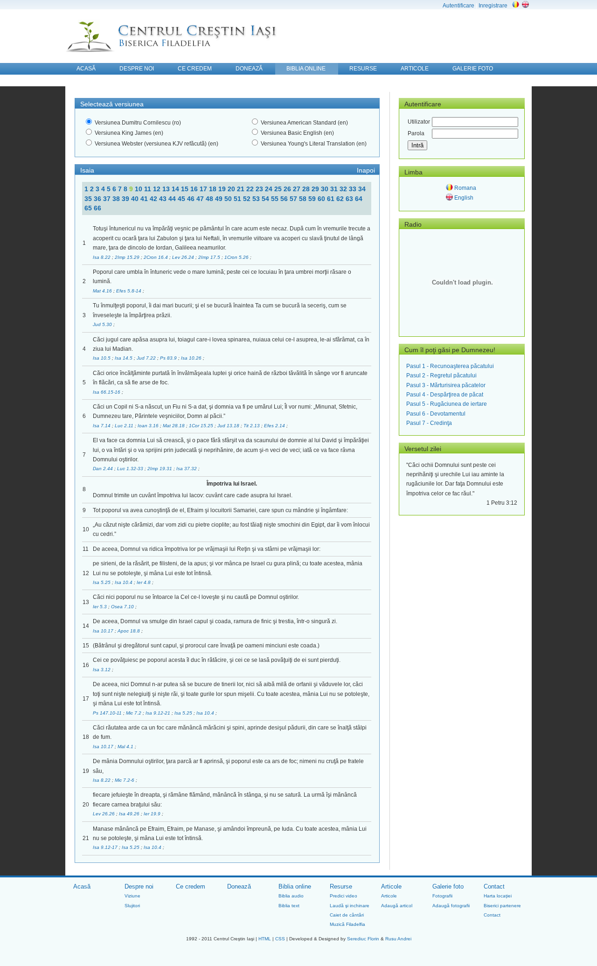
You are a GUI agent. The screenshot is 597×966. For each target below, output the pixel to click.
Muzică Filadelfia (347, 924)
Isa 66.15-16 (107, 392)
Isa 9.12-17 (106, 847)
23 (260, 189)
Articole (391, 886)
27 (297, 189)
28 (307, 189)
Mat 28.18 (174, 425)
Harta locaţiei (498, 895)
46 (191, 198)
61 (331, 198)
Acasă (81, 886)
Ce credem (190, 886)
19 (223, 189)
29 (316, 189)
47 (201, 198)
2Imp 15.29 (128, 257)
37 (107, 198)
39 (126, 198)
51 (238, 198)
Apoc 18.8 (129, 630)
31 (335, 189)
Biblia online (294, 886)
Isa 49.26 (130, 813)
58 (303, 198)
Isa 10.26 (192, 358)
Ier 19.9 (153, 813)
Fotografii (442, 895)
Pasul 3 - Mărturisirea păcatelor (446, 385)
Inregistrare (493, 5)
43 (163, 198)
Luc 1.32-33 (131, 468)
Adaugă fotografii (451, 905)
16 (195, 189)
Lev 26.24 (183, 257)
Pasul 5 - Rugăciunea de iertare (446, 404)
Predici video (343, 895)
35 (89, 198)
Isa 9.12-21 (159, 713)
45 (182, 198)
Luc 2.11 (125, 425)
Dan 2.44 (103, 468)
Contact (494, 886)
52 (247, 198)
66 (97, 208)
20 (232, 189)
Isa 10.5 (102, 358)
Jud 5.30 (103, 324)
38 (117, 198)
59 (313, 198)
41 (145, 198)
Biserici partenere (502, 905)
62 (341, 198)
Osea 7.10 (123, 606)
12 (157, 189)
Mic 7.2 (134, 713)
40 (135, 198)
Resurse (341, 886)
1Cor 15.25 (202, 425)
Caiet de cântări (347, 914)
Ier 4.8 (144, 582)
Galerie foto (448, 886)
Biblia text (288, 905)
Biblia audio (291, 895)
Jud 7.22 (147, 358)
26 (288, 189)
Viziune (132, 895)
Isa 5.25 (102, 582)
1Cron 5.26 (237, 257)
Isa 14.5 (124, 358)
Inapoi (366, 170)
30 (325, 189)
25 (279, 189)
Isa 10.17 (104, 630)
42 (154, 198)
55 (275, 198)
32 (344, 189)
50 (229, 198)
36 (98, 198)
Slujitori (132, 905)
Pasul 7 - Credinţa (429, 423)
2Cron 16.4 (156, 257)
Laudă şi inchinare (349, 905)
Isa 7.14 (102, 425)
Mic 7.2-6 (125, 780)
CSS (280, 938)
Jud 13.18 (229, 425)
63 (350, 198)
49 (219, 198)
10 (139, 189)
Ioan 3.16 (149, 425)
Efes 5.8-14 (129, 290)
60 (322, 198)
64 (358, 198)
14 (176, 189)
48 (210, 198)
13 (167, 189)
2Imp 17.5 (210, 257)
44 (173, 198)
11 (148, 189)
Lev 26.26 (104, 813)
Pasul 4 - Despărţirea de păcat (444, 394)
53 (257, 198)
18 (213, 189)
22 (251, 189)
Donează (239, 886)
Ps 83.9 (169, 358)
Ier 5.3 (100, 606)
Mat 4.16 (103, 290)
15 (185, 189)
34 (362, 189)
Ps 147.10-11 (108, 713)
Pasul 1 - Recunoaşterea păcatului (450, 366)
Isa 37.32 (187, 468)
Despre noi (139, 886)
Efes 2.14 (275, 425)
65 (89, 208)
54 (266, 198)
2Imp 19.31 (160, 468)
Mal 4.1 (126, 746)
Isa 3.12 (102, 669)
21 (241, 189)
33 (353, 189)
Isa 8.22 (102, 257)
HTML (264, 938)
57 (294, 198)
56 (285, 198)
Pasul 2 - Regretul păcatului (441, 375)
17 (204, 189)
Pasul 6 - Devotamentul (435, 413)
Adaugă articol (396, 905)
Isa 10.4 (124, 582)
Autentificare (458, 5)
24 (269, 189)
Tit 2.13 (252, 425)
